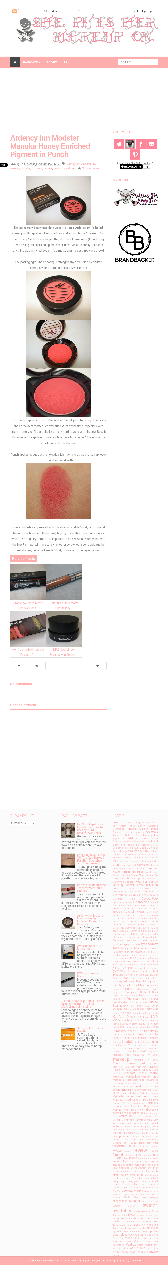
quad (133, 1142)
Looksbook (125, 1048)
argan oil (118, 838)
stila (130, 1194)
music (123, 1093)
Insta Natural (149, 998)
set (123, 1164)
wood (133, 1251)
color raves (142, 888)
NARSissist (139, 1103)
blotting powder (149, 861)
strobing (117, 1197)
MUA (155, 1090)
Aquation (117, 835)
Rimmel (118, 1154)
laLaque (142, 1024)
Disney (140, 924)
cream (116, 915)
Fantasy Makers (149, 948)
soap (116, 1181)
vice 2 (150, 1234)
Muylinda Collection (139, 1093)
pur (125, 1143)
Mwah (154, 1093)
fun (115, 967)
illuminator (144, 995)
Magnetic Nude (122, 1055)
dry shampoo (128, 928)
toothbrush (152, 1224)
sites (133, 1174)
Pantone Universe (134, 1119)
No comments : (91, 168)
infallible (117, 999)
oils (147, 1113)
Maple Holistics (142, 1069)
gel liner (128, 967)
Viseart (148, 1238)
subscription (120, 1200)
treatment (138, 1228)
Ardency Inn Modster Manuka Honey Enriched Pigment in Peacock (90, 920)
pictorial (154, 1129)
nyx (140, 1109)
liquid (154, 1041)
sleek (122, 1178)
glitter (129, 974)
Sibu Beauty (151, 1171)
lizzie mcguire (150, 1045)
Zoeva (116, 1255)
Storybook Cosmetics (146, 1194)
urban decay (121, 1234)
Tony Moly (119, 1224)
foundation (139, 961)
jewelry (139, 1006)
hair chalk (151, 978)
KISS (138, 1017)
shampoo (124, 1167)
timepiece (129, 1221)
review (48, 168)
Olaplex (154, 1113)
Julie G (127, 1009)
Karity (155, 1013)
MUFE (116, 1093)
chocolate (146, 878)
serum (154, 1161)
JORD (155, 1006)
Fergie (154, 952)
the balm (152, 1218)
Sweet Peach (140, 1211)
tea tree (153, 1215)
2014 (122, 822)
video (128, 1238)
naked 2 (136, 1099)
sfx (143, 1164)
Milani (142, 1080)
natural (128, 1106)
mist (155, 1083)
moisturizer (141, 1086)
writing (141, 1251)
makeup (16, 168)
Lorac (136, 1048)
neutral (138, 1106)
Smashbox (137, 1178)
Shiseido (117, 1171)
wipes (125, 1251)
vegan (143, 1234)
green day (147, 974)
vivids (147, 1241)
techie (116, 1218)
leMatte (142, 1027)
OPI (139, 1116)
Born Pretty (119, 868)
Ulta (126, 1231)
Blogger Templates (102, 1260)
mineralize (152, 1080)
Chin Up (135, 878)
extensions (145, 934)
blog (115, 860)
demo (154, 921)
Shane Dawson (139, 1168)
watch (140, 1245)
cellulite (124, 878)
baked (136, 841)
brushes (137, 871)
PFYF (155, 1126)
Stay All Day (120, 1194)
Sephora (127, 1161)
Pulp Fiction (144, 1139)
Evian (124, 934)
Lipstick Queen (142, 1042)
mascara (129, 1073)
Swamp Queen (124, 1206)
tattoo (131, 1215)
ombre (123, 1115)
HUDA (143, 992)
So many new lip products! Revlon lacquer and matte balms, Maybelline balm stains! (83, 1003)
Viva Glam (133, 1241)
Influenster (131, 998)
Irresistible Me (120, 1002)
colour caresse (150, 894)
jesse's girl (127, 1005)
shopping (127, 1171)
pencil (154, 1123)
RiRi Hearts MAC (133, 1155)
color (116, 888)
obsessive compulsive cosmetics (135, 1111)
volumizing (119, 1245)
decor (144, 921)
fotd (129, 961)
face (116, 948)
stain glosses (135, 1187)
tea (146, 1215)
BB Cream (142, 845)
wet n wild (137, 1248)
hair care (137, 978)
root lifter (147, 1155)
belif (155, 851)
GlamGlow (132, 971)
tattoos (140, 1215)
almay (141, 826)
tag (149, 1211)
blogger (136, 861)
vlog (155, 1241)
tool (143, 1224)
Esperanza (134, 931)
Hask (155, 981)
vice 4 (119, 1238)
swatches (70, 168)
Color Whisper (120, 894)
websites (123, 1248)
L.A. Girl (140, 1020)
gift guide (152, 968)
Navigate (31, 62)
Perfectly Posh (121, 1126)
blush (117, 865)
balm (143, 841)
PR (65, 62)
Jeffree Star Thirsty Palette (90, 1030)
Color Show (134, 891)
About (52, 62)
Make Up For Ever (145, 1054)
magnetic (153, 1051)
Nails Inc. (118, 1099)
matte (27, 168)
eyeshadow (89, 164)
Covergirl (129, 911)
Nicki (147, 1106)
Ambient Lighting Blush (142, 828)
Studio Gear (131, 1197)
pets (147, 1126)
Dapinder (136, 1260)
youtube (152, 1251)
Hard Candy (144, 981)
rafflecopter (145, 1143)
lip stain (136, 1037)
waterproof (151, 1244)
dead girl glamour (125, 921)
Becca (149, 851)
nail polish (143, 1096)
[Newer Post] (19, 665)
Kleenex (146, 1017)
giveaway (119, 971)
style (143, 1197)
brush (126, 871)
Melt (155, 1076)
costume (117, 912)
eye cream (133, 940)
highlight (125, 985)
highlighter (142, 985)
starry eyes (152, 1191)
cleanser (141, 881)
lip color (126, 1034)
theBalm (117, 1221)
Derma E (130, 924)
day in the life (150, 918)
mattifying (118, 1077)
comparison (120, 902)
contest (117, 908)
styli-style (153, 1197)
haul (115, 985)
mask (142, 1073)
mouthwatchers (142, 1090)
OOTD (132, 1116)
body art (131, 865)
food (115, 958)
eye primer (150, 940)
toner (155, 1221)
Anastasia (152, 832)
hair (126, 978)
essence (146, 930)
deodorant (119, 924)
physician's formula (137, 1129)
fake (136, 948)
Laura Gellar (131, 1027)
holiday (127, 988)
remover (117, 1150)
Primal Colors (120, 1139)
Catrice (149, 875)
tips (137, 1221)
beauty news (136, 851)
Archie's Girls (133, 835)
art (137, 838)
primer (132, 1139)
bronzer (153, 868)
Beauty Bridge (120, 851)
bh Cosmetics (129, 854)
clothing (118, 885)
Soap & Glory (126, 1181)
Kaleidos (126, 1012)
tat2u (124, 1215)
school (147, 1158)
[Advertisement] (84, 100)
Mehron (146, 1077)
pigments (129, 1132)
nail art (130, 1096)
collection (151, 885)
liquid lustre (119, 1045)
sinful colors (120, 1174)
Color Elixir (127, 888)
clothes (153, 881)
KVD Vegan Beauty (124, 1020)
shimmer (153, 1167)
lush (135, 1051)
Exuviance (118, 940)
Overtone (148, 1116)
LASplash (118, 1026)
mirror (148, 1083)
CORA (139, 908)
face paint (126, 948)
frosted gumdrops (148, 964)
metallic (117, 1080)
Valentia (134, 1234)
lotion (143, 1048)
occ (142, 1112)
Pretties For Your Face (144, 1136)
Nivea (155, 1106)
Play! (143, 1133)
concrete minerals (123, 905)
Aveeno (145, 838)
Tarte (155, 1211)
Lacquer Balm (129, 1024)
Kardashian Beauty (141, 1013)
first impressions (141, 955)
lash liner (153, 1024)
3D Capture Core (141, 822)
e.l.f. (150, 927)
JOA (147, 1006)
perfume (138, 1126)
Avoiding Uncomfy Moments (89, 947)
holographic (142, 989)
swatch (58, 168)
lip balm (149, 1031)
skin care (144, 1175)
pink (138, 1133)
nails (155, 1096)
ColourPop (150, 898)
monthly (127, 1089)
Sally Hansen (129, 1157)
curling (131, 918)
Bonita (154, 865)
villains (138, 1238)
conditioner (140, 905)
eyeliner (118, 944)
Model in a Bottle (122, 1086)
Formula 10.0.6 (127, 958)
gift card (140, 968)
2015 (128, 822)
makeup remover (135, 1067)
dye (145, 927)
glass (122, 974)
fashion (129, 951)
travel (129, 1228)
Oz (156, 1116)
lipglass (117, 1042)
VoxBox (131, 1244)
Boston (130, 868)
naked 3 (145, 1099)
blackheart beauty (148, 857)
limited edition (132, 1031)
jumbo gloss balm (142, 1009)
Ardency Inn (73, 164)
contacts (152, 905)
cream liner (129, 915)
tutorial (151, 1227)
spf (143, 1184)
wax (115, 1248)
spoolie (116, 1187)
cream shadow (148, 915)
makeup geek (136, 1063)
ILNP (155, 995)
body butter (143, 864)
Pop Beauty (152, 1133)
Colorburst (135, 894)
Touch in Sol (119, 1228)
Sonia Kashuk (141, 1181)
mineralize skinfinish (125, 1083)
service (116, 1165)
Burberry (117, 875)
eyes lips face (132, 944)
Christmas (118, 882)
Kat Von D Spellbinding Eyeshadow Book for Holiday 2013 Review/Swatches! (91, 829)
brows (116, 871)
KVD (154, 1017)
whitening (152, 1248)
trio (144, 1228)
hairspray (117, 981)
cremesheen (119, 918)
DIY (147, 924)
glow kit (138, 974)
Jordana (117, 1008)
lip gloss (138, 1034)
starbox (128, 1191)
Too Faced (133, 1224)
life (148, 1027)
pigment (37, 168)
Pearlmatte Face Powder (127, 1123)
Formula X (143, 958)
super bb (153, 1201)
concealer (142, 902)
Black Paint (132, 857)
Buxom (126, 875)
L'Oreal (149, 1020)
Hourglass (131, 992)
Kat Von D (121, 1017)
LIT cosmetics (133, 1045)
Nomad (117, 1109)
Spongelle (153, 1184)
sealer (116, 1161)
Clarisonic (130, 882)
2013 (115, 822)
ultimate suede (138, 1231)
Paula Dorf (151, 1119)
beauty (135, 848)
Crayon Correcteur (147, 912)
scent (140, 1158)
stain (124, 1187)
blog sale (125, 861)
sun (144, 1201)
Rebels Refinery (138, 1146)
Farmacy (118, 951)
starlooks (140, 1191)
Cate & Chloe (138, 875)
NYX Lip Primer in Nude (88, 975)
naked (127, 1099)
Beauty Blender (149, 847)
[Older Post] (98, 665)
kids (132, 1016)
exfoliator (133, 934)
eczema (123, 931)
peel (146, 1123)
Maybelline (133, 1076)
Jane (144, 1002)
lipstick (127, 1042)
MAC (143, 1051)
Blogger (86, 1260)
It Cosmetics (134, 1002)
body (124, 865)
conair (131, 902)
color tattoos (150, 891)
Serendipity (142, 1161)
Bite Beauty (119, 857)
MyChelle (118, 1096)
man (128, 1070)
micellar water (130, 1080)
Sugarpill (134, 1200)
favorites (140, 951)
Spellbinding (131, 1184)
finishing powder (122, 955)
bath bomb (127, 845)
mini (141, 1083)
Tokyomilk (145, 1221)
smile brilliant (150, 1178)
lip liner (149, 1034)
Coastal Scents (134, 885)
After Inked (127, 826)
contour (129, 908)
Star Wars (118, 1191)
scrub (155, 1158)
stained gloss (150, 1187)
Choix (155, 878)
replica (127, 1151)
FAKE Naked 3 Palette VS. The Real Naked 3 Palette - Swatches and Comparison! (91, 859)
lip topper (153, 1038)
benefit (117, 854)
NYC (133, 1109)
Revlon (154, 1150)
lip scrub (125, 1037)
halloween (129, 981)
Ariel (130, 838)
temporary (126, 1218)
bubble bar (151, 872)
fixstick (154, 955)
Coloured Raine (124, 899)
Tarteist (116, 1215)
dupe (139, 928)
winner (116, 1251)
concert (154, 902)
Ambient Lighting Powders (128, 832)
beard (128, 848)
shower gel (139, 1171)
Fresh (135, 964)
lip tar (144, 1037)
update (153, 1231)
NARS (126, 1102)
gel (119, 968)
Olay (115, 1116)
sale (118, 1157)
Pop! (115, 1136)
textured (139, 1218)
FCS (148, 952)
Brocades (141, 868)
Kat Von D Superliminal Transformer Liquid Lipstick (92, 887)
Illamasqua (131, 995)
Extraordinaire (150, 937)
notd (126, 1109)
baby (128, 841)
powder (124, 1136)
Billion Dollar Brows (147, 854)
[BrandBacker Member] (135, 242)
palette (118, 1119)
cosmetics (151, 908)
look (115, 1048)
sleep (128, 1178)
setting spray (133, 1164)
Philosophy (118, 1129)
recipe (154, 1146)
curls (138, 918)
